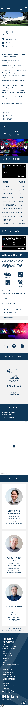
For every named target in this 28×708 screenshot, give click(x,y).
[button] (2, 147)
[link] (2, 6)
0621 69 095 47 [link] (16, 521)
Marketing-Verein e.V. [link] (10, 665)
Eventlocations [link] (8, 642)
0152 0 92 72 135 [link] (15, 619)
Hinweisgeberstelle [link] (10, 677)
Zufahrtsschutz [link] (9, 647)
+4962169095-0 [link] (8, 686)
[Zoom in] (26, 423)
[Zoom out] (26, 425)
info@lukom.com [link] (8, 688)
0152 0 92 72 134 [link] (15, 570)
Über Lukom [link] (7, 656)
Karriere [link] (5, 658)
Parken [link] (5, 651)
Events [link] (5, 644)
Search (21, 8)
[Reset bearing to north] (26, 427)
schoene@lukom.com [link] (16, 523)
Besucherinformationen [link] (13, 104)
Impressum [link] (6, 674)
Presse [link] (5, 663)
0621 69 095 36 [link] (16, 568)
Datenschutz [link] (7, 672)
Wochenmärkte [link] (8, 649)
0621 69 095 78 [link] (16, 617)
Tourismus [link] (6, 653)
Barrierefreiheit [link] (8, 679)
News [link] (4, 660)
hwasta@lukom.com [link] (16, 621)
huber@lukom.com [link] (16, 572)
